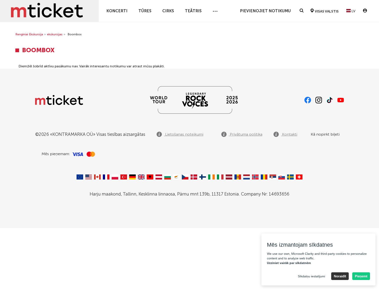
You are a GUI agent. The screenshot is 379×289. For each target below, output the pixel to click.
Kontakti (289, 134)
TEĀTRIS (193, 11)
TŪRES (144, 11)
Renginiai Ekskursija (29, 34)
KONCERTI (116, 11)
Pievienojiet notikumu (265, 11)
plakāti (158, 66)
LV (353, 11)
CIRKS (168, 11)
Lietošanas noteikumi (183, 134)
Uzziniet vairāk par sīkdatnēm (289, 263)
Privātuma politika (245, 134)
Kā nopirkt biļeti (325, 134)
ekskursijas (55, 34)
